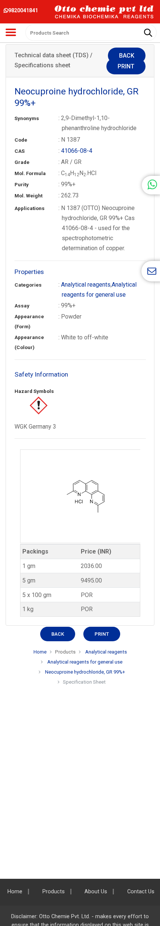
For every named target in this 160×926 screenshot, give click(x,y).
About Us (95, 891)
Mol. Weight (28, 196)
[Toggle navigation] (11, 32)
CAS (20, 151)
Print (126, 66)
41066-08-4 (76, 150)
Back (126, 55)
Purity (22, 184)
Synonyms (27, 118)
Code (21, 140)
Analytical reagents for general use (84, 662)
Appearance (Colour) (29, 342)
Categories (28, 285)
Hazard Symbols (34, 391)
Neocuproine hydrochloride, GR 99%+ (85, 672)
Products (53, 891)
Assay (22, 306)
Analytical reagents (86, 284)
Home (40, 652)
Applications (30, 208)
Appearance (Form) (29, 321)
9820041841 (23, 10)
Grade (22, 162)
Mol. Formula (30, 173)
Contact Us (140, 891)
